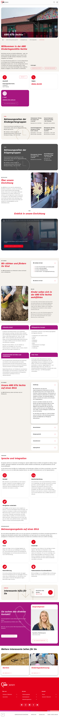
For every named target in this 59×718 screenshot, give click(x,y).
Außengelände (36, 447)
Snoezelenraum (36, 440)
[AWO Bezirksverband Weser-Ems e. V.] (4, 2)
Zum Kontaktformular (10, 103)
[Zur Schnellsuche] (53, 2)
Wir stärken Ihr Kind (37, 263)
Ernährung (35, 384)
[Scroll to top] (2, 714)
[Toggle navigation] (57, 2)
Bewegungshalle (37, 434)
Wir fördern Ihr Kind (37, 280)
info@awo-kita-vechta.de (9, 99)
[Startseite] (2, 40)
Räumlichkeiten (36, 427)
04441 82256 (36, 84)
